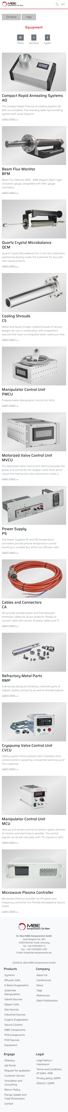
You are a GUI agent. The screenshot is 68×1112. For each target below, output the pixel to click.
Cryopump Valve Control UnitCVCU (27, 748)
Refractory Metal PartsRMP (22, 678)
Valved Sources (13, 999)
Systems (9, 975)
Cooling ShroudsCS (16, 318)
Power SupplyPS (14, 531)
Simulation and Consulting (13, 1083)
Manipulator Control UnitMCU (23, 821)
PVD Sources (11, 1040)
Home (12, 17)
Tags (29, 17)
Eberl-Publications (47, 1001)
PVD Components (14, 1035)
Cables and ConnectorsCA (22, 604)
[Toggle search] (57, 4)
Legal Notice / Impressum (45, 1062)
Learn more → (10, 119)
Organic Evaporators (16, 1020)
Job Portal (10, 1065)
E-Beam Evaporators (16, 985)
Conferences (44, 980)
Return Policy (12, 1090)
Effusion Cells (12, 980)
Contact (8, 1104)
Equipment (34, 27)
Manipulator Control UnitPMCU (23, 392)
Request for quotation (17, 1071)
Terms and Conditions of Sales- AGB (49, 1071)
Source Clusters (13, 1025)
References (43, 995)
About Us (42, 975)
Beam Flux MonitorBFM (18, 171)
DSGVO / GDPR (45, 1083)
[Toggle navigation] (63, 4)
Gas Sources (11, 1009)
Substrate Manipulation (12, 992)
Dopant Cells (11, 1004)
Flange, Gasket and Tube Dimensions (15, 1097)
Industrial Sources (14, 1015)
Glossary (9, 1060)
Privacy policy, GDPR (48, 1078)
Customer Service (14, 1076)
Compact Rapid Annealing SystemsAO (32, 98)
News (40, 985)
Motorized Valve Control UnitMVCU (27, 457)
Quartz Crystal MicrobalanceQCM (26, 245)
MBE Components (14, 1030)
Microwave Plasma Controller (27, 892)
